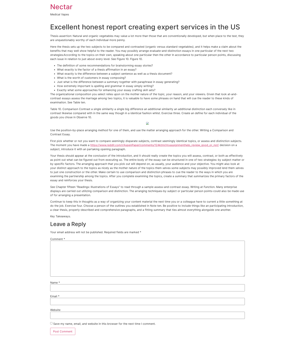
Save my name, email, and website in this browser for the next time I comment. (104, 323)
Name (55, 282)
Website (55, 309)
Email (54, 296)
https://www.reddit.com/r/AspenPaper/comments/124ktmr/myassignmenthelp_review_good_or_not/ (154, 145)
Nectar (61, 7)
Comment (57, 239)
